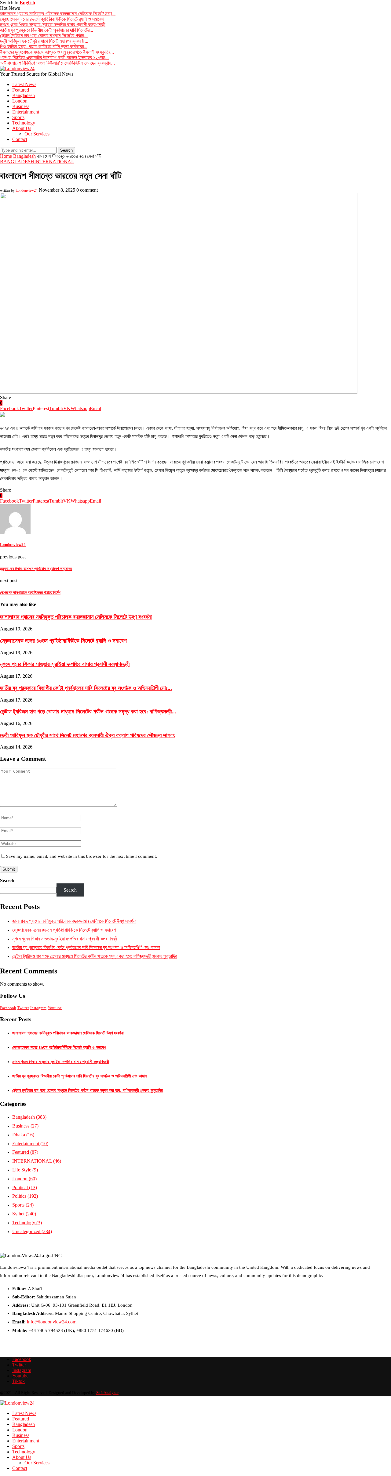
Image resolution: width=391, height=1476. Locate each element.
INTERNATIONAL (54, 161)
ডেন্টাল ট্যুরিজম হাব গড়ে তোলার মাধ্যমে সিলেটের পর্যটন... (44, 35)
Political (24, 1187)
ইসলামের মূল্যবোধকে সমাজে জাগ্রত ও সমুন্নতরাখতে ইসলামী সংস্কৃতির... (57, 52)
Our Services (36, 133)
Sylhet (24, 1213)
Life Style (25, 1169)
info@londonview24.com (51, 1321)
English (27, 2)
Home (6, 156)
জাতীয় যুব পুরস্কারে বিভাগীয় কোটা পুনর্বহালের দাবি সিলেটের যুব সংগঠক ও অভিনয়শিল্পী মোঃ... (86, 688)
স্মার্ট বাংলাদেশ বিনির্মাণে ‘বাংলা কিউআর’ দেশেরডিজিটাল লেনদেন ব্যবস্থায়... (57, 63)
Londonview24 (27, 190)
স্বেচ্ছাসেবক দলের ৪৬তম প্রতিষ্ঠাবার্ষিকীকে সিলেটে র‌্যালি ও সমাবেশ (52, 19)
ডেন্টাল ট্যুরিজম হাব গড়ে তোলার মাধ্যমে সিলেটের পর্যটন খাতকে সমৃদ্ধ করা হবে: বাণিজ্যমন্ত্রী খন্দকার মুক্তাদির (94, 956)
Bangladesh (23, 95)
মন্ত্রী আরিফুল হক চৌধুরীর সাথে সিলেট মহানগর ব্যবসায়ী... (44, 41)
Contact (19, 139)
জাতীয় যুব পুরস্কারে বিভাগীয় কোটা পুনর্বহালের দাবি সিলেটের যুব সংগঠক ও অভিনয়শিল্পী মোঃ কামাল (86, 947)
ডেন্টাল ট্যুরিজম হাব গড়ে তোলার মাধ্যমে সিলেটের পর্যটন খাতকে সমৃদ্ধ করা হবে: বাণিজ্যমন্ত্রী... (88, 711)
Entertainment (25, 111)
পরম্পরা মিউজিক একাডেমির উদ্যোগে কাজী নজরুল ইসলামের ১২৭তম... (54, 57)
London (19, 100)
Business (20, 106)
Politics (25, 1196)
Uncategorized (32, 1231)
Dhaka (23, 1134)
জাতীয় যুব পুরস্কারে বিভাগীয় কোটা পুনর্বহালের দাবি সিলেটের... (46, 30)
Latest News (24, 84)
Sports (18, 117)
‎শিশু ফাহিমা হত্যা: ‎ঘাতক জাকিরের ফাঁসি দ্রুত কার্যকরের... (43, 46)
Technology (23, 122)
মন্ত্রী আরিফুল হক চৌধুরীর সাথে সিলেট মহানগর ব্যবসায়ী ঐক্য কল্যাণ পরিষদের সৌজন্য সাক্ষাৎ (87, 735)
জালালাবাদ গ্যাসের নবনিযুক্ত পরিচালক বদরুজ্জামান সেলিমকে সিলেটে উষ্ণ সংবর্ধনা (76, 617)
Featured (20, 89)
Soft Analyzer (107, 1392)
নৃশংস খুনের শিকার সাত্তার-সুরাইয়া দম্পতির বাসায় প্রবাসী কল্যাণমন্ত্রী (52, 24)
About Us (21, 128)
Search (7, 880)
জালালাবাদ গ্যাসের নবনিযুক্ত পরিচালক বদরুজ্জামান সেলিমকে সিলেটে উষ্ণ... (57, 13)
